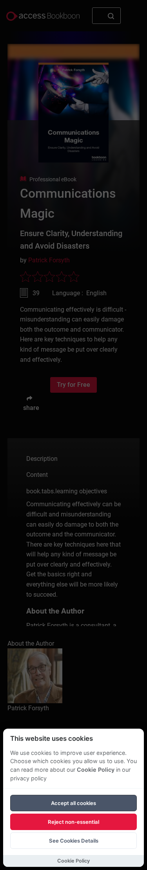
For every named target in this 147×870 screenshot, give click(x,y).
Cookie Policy (95, 769)
